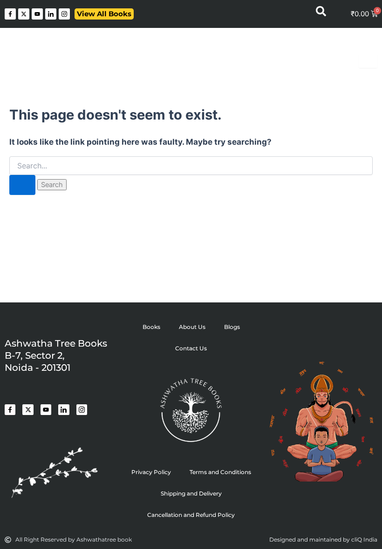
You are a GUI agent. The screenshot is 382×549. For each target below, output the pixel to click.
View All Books (104, 13)
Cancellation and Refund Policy (191, 514)
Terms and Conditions (220, 472)
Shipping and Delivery (191, 493)
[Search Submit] (22, 185)
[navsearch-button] (321, 14)
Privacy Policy (151, 472)
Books (151, 326)
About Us (192, 326)
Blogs (232, 326)
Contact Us (191, 348)
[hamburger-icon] (368, 61)
